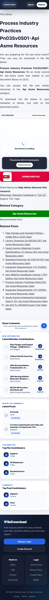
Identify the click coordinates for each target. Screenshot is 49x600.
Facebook (28, 195)
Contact (12, 575)
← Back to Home (9, 5)
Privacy (17, 596)
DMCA (36, 580)
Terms (24, 596)
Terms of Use (36, 565)
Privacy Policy (36, 570)
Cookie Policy (36, 575)
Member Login (24, 541)
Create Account (24, 549)
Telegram (17, 195)
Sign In (31, 5)
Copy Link (41, 195)
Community (15, 418)
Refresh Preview (38, 115)
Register (41, 5)
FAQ (13, 570)
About (13, 565)
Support (32, 596)
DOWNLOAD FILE (31, 176)
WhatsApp (6, 195)
